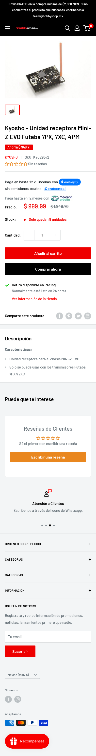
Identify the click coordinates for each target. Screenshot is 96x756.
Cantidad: (13, 235)
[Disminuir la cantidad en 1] (29, 235)
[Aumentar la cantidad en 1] (55, 235)
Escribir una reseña (48, 457)
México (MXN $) (18, 675)
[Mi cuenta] (77, 28)
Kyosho (11, 157)
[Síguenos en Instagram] (17, 699)
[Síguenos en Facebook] (8, 699)
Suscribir (20, 651)
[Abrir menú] (7, 28)
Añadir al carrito (48, 253)
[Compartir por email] (87, 315)
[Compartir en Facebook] (59, 315)
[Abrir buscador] (67, 28)
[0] (87, 28)
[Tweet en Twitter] (78, 315)
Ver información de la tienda (34, 298)
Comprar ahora (48, 269)
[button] (16, 164)
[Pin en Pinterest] (68, 315)
